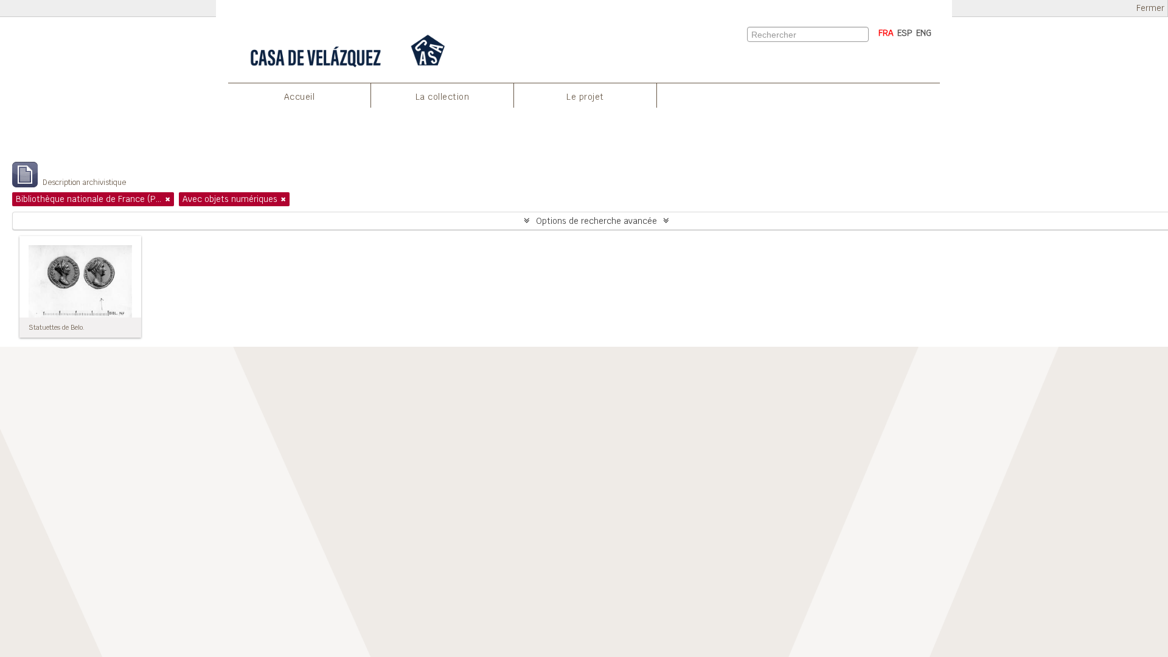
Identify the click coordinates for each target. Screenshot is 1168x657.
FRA (886, 32)
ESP (904, 32)
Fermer (1150, 8)
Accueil (299, 96)
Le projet (585, 96)
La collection (442, 96)
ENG (923, 32)
